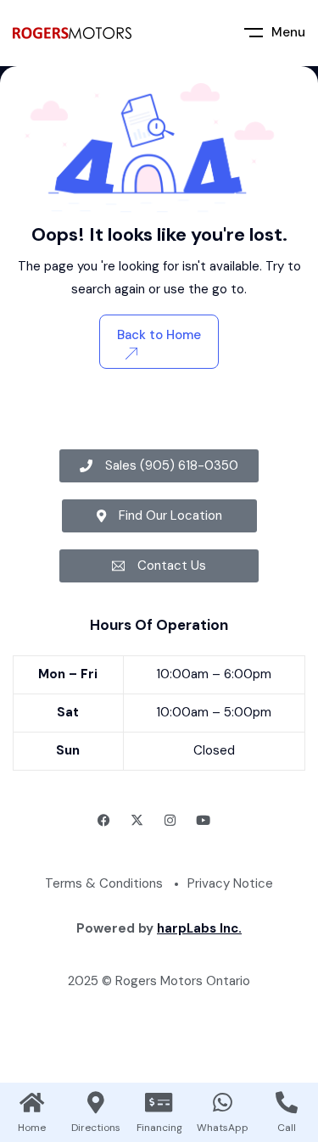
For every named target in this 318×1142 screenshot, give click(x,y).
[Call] (287, 1102)
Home (32, 1127)
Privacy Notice (230, 883)
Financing (159, 1127)
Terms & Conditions (104, 883)
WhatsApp (222, 1127)
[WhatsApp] (223, 1102)
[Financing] (159, 1102)
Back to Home (159, 334)
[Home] (32, 1102)
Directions (95, 1127)
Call (286, 1127)
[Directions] (96, 1102)
